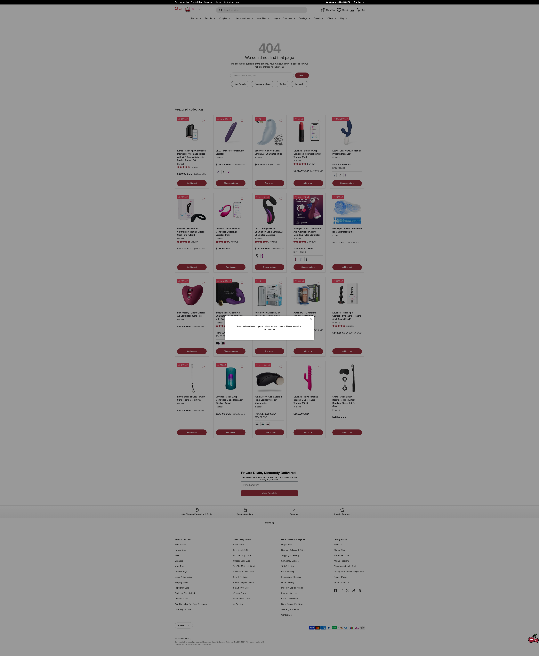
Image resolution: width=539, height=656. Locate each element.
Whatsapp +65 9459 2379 (338, 2)
